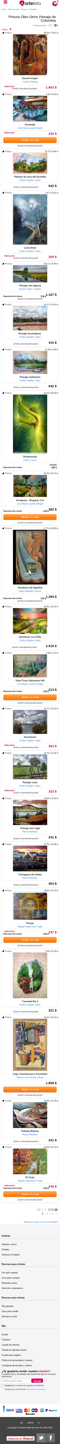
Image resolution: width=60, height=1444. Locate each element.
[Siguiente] (55, 25)
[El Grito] (30, 1161)
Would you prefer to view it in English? (41, 1222)
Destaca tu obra (9, 1316)
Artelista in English (11, 1254)
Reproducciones (9, 1283)
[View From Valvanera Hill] (30, 665)
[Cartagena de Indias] (30, 858)
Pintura (24, 9)
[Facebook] (50, 1437)
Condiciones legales (11, 1355)
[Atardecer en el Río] (30, 621)
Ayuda (5, 1334)
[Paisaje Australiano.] (30, 318)
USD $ (31, 1423)
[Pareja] (30, 906)
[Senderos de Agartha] (30, 557)
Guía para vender (10, 1311)
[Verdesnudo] (30, 424)
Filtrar (5, 29)
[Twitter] (41, 1437)
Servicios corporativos (12, 1288)
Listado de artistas (11, 1345)
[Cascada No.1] (30, 975)
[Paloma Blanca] (30, 1115)
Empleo (5, 1249)
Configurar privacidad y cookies (17, 1365)
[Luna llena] (30, 219)
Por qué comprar (10, 1272)
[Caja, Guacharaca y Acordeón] (30, 1045)
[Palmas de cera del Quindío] (30, 163)
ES (21, 1423)
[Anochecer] (30, 722)
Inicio (4, 9)
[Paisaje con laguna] (30, 273)
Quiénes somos (9, 1244)
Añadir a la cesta (30, 140)
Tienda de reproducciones (14, 1350)
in (39, 1423)
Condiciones (41, 1389)
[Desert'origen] (30, 54)
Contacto (6, 1339)
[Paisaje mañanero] (30, 362)
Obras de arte (13, 9)
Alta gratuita (7, 1306)
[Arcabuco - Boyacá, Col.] (30, 486)
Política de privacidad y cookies (17, 1360)
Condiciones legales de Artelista (29, 1385)
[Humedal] (30, 108)
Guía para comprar (11, 1278)
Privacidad (31, 1389)
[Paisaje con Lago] (30, 812)
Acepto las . (24, 1385)
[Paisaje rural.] (30, 767)
